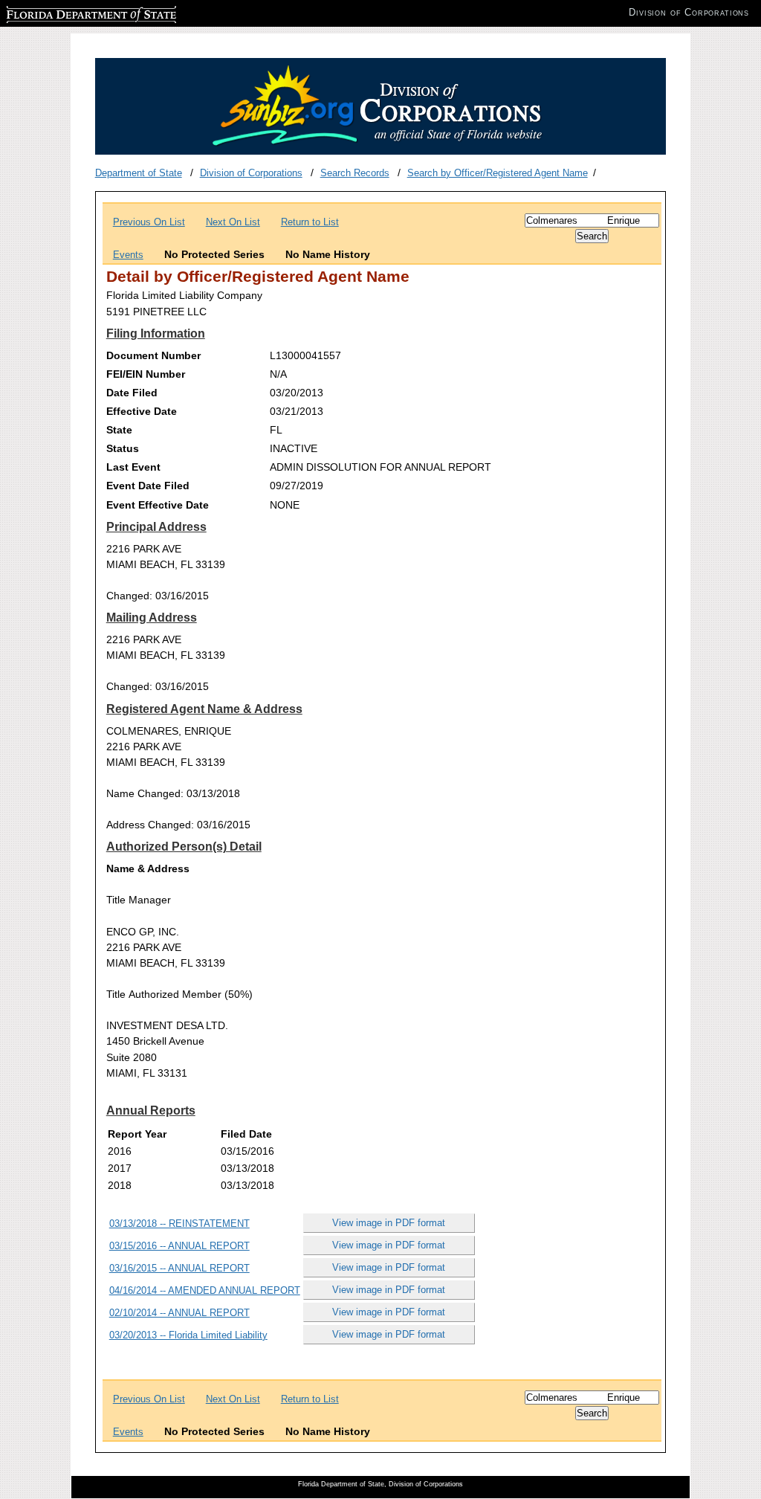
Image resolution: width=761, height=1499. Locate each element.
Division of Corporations (251, 172)
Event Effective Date (157, 505)
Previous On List (149, 222)
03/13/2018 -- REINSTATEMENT (179, 1223)
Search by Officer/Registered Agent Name (497, 172)
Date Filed (132, 393)
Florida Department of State (65, 12)
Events (128, 254)
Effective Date (141, 411)
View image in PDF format (388, 1222)
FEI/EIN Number (145, 374)
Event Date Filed (148, 485)
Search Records (354, 172)
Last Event (133, 467)
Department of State (138, 172)
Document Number (153, 355)
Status (122, 448)
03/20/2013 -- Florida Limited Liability (188, 1335)
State (119, 430)
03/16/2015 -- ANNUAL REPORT (179, 1268)
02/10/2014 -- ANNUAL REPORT (179, 1312)
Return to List (310, 222)
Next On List (233, 222)
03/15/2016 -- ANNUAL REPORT (179, 1245)
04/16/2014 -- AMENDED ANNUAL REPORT (204, 1290)
